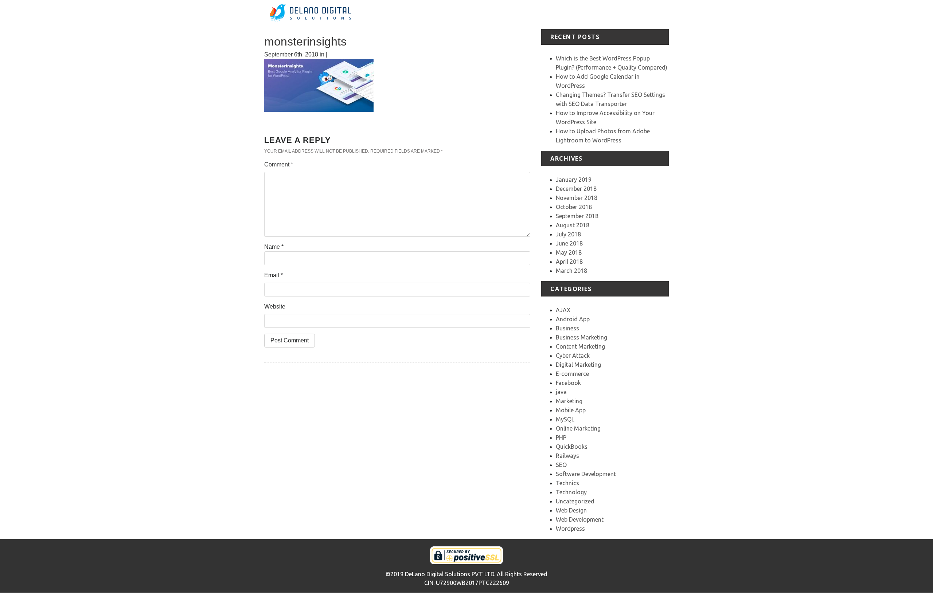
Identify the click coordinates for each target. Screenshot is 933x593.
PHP (561, 437)
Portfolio (565, 14)
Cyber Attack (573, 355)
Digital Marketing (578, 364)
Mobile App (571, 410)
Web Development (580, 519)
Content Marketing (580, 346)
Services (537, 14)
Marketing (569, 401)
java (561, 392)
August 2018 (572, 225)
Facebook (568, 383)
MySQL (565, 419)
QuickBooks (571, 446)
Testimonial (597, 14)
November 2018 (576, 198)
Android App (573, 319)
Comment (278, 164)
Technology (571, 492)
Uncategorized (575, 501)
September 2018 (577, 216)
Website (274, 306)
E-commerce (572, 373)
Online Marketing (578, 428)
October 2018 (574, 207)
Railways (567, 455)
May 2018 (569, 252)
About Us (508, 14)
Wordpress (570, 528)
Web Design (571, 510)
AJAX (563, 310)
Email (273, 275)
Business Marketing (581, 337)
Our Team (630, 14)
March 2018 (571, 270)
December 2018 (576, 188)
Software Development (586, 474)
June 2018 (569, 243)
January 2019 (574, 179)
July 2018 (568, 234)
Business (567, 328)
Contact (658, 14)
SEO (561, 465)
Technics (567, 483)
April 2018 (569, 261)
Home (483, 14)
